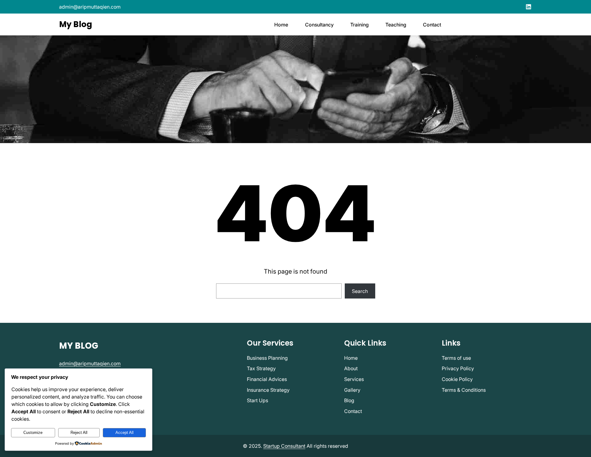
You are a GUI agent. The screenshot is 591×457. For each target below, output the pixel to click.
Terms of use (456, 358)
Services (354, 379)
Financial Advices (267, 379)
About (351, 368)
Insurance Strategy (268, 390)
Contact (353, 411)
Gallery (352, 390)
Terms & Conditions (464, 390)
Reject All (78, 432)
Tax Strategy (261, 368)
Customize (32, 432)
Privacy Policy (458, 368)
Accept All (124, 432)
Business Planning (267, 358)
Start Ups (257, 400)
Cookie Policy (457, 379)
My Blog (75, 24)
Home (351, 358)
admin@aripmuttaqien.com (90, 7)
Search (360, 291)
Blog (349, 400)
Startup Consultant (284, 446)
